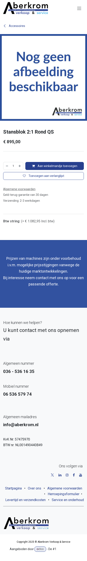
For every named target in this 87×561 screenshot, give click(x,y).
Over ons (34, 488)
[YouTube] (80, 475)
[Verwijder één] (7, 166)
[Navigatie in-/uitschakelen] (79, 8)
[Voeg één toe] (19, 166)
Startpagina (13, 488)
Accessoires (16, 26)
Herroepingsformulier (63, 494)
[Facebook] (74, 475)
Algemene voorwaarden (64, 488)
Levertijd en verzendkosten (25, 500)
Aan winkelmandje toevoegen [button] (57, 166)
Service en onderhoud (68, 500)
